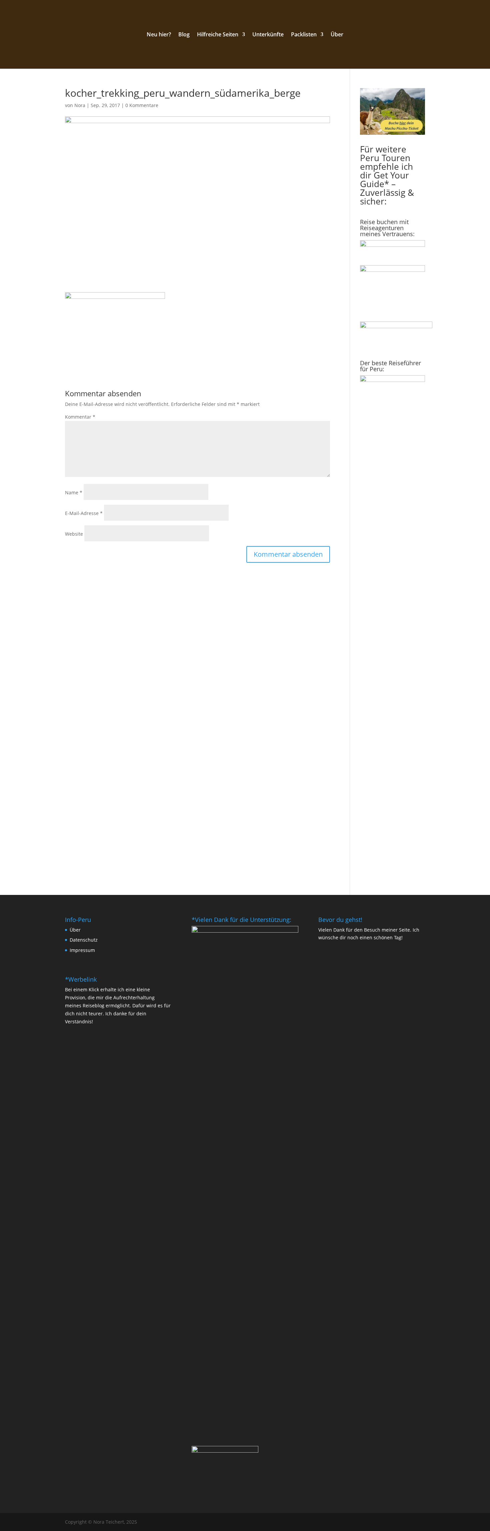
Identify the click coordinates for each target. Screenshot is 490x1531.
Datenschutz (84, 940)
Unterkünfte (268, 35)
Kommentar (80, 417)
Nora (79, 105)
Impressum (82, 950)
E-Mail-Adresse (84, 513)
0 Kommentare (141, 105)
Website (74, 534)
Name (73, 492)
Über (337, 35)
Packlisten (304, 35)
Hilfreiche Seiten (217, 35)
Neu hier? (159, 35)
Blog (184, 35)
